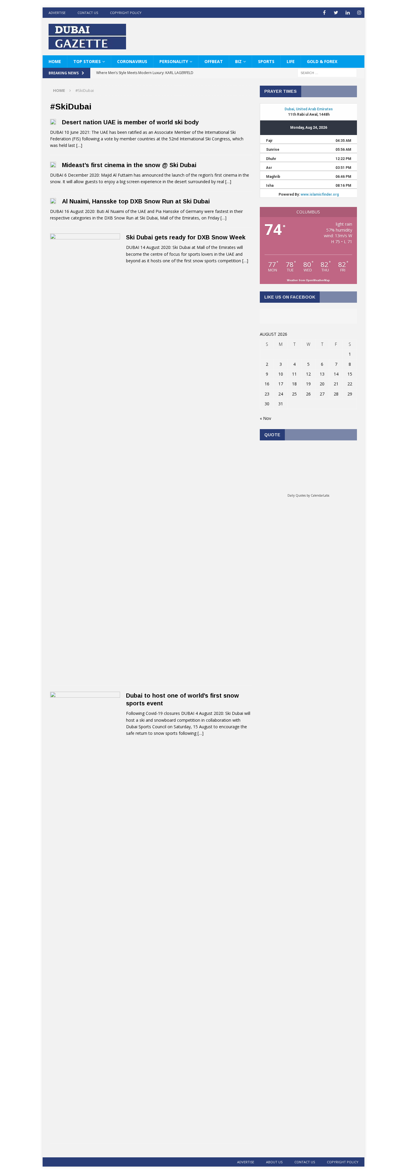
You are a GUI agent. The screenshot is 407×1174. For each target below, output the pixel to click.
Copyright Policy (126, 12)
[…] (79, 145)
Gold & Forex (322, 61)
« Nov (265, 418)
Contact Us (87, 12)
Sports (266, 61)
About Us (274, 1162)
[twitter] (336, 12)
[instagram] (359, 12)
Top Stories (87, 61)
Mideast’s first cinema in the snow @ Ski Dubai (129, 165)
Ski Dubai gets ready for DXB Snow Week (186, 237)
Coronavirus (132, 61)
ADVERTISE (57, 12)
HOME (55, 61)
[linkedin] (347, 12)
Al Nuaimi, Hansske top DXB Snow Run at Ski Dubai (136, 201)
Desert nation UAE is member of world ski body (130, 122)
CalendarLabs (320, 495)
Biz (238, 61)
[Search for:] (327, 73)
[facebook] (324, 12)
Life (291, 61)
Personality (173, 61)
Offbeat (213, 61)
